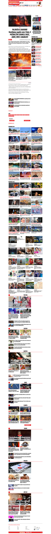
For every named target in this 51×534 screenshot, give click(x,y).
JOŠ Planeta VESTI (27, 425)
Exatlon (10, 334)
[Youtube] (37, 527)
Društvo (21, 5)
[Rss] (38, 527)
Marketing (26, 526)
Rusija (36, 6)
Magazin (34, 5)
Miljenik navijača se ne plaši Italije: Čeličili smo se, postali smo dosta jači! (22, 395)
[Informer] (25, 3)
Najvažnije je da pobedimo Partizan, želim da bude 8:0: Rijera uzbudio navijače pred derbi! (22, 398)
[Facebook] (34, 527)
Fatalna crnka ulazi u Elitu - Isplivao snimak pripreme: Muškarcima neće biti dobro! (22, 520)
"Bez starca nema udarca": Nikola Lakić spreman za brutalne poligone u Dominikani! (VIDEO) (25, 337)
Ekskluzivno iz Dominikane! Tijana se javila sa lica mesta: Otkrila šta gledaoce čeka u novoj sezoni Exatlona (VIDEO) (22, 344)
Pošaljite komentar (26, 120)
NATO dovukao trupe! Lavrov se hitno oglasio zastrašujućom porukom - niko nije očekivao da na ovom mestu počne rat (13, 422)
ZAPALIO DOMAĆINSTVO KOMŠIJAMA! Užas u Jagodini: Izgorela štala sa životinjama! (22, 99)
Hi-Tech (20, 467)
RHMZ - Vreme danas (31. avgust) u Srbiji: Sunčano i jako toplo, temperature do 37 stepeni (21, 376)
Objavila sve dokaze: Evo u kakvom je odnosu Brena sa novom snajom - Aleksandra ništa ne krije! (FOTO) (20, 502)
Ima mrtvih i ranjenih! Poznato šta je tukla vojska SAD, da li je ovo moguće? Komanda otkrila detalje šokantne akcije (25, 413)
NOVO (9, 5)
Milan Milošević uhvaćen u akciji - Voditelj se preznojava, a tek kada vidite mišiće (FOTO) (25, 512)
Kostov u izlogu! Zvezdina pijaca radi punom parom (23, 0)
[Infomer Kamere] (22, 3)
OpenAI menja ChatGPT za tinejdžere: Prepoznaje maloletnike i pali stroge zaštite (22, 485)
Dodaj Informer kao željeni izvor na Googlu (26, 39)
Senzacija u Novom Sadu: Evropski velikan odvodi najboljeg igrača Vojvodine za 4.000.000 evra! (25, 391)
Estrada (19, 499)
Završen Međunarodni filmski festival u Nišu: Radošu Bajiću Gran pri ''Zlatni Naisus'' (19, 439)
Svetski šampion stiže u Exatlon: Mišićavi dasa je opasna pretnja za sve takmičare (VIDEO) (13, 337)
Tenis (9, 388)
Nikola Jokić (30, 6)
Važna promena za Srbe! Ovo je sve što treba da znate (13, 371)
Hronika (23, 5)
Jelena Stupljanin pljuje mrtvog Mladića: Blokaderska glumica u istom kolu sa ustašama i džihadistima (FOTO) (22, 325)
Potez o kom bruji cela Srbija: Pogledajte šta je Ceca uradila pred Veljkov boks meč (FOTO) (38, 0)
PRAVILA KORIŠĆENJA (27, 529)
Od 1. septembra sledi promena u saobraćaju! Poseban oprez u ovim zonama (19, 361)
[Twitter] (35, 527)
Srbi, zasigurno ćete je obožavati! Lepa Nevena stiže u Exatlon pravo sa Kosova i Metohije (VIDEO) (22, 341)
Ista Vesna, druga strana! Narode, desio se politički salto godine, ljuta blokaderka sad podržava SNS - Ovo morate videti (20, 305)
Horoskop (23, 6)
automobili (26, 6)
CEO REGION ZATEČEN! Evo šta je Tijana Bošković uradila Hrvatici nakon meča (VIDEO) (22, 106)
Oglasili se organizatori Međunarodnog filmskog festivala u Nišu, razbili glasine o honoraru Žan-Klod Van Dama (13, 450)
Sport (17, 526)
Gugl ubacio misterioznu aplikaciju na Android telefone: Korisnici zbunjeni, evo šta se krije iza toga (19, 471)
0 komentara (12, 120)
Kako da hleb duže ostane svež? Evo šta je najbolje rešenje (13, 481)
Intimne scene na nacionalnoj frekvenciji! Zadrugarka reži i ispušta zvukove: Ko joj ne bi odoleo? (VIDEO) (22, 517)
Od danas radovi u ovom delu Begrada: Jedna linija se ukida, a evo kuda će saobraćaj (25, 372)
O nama (26, 527)
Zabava (32, 5)
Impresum (26, 528)
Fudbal (21, 388)
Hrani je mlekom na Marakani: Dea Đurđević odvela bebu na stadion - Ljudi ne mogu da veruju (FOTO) (13, 512)
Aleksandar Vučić (15, 6)
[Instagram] (36, 527)
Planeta (30, 5)
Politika (11, 5)
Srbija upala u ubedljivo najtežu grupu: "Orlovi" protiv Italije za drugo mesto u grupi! (22, 402)
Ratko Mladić (10, 6)
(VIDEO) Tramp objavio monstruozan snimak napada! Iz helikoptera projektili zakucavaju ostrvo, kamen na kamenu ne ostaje (25, 422)
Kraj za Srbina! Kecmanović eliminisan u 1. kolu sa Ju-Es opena (13, 391)
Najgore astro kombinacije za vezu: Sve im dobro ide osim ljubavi (21, 488)
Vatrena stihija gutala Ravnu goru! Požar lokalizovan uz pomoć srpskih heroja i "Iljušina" (22, 379)
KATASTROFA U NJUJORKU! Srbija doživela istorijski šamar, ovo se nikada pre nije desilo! (22, 103)
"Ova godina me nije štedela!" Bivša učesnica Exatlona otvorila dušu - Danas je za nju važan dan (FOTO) (22, 348)
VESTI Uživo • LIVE (28, 532)
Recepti (34, 6)
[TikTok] (39, 527)
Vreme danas (20, 6)
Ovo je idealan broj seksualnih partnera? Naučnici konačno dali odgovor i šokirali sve (25, 481)
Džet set (36, 5)
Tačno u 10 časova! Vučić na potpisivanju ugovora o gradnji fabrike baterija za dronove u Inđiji (37, 23)
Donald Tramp (40, 6)
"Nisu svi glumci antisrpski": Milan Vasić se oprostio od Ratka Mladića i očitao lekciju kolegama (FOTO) (22, 457)
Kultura (19, 435)
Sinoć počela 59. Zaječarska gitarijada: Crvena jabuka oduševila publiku (25, 449)
